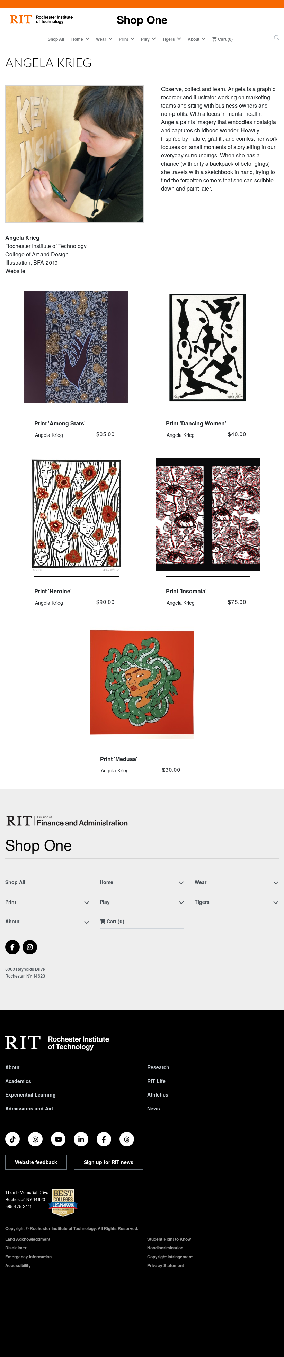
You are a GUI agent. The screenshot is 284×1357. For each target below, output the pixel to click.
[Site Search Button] (276, 38)
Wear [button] (101, 39)
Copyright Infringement (170, 1257)
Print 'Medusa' (118, 759)
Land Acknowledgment (27, 1239)
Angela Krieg (49, 434)
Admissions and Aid (29, 1108)
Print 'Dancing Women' (196, 423)
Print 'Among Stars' (60, 423)
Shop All (56, 39)
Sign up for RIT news (108, 1161)
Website (15, 271)
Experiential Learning (30, 1094)
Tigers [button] (168, 39)
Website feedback (36, 1161)
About (12, 1067)
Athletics (157, 1094)
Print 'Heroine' (53, 591)
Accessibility (18, 1265)
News (153, 1108)
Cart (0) (225, 39)
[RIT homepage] (41, 19)
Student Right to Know (169, 1239)
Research (158, 1067)
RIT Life (156, 1081)
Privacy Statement (165, 1265)
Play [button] (145, 39)
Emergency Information (28, 1257)
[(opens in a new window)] (12, 947)
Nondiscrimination (165, 1248)
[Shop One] (68, 821)
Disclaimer (16, 1248)
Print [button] (123, 39)
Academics (18, 1081)
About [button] (193, 39)
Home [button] (77, 39)
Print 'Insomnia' (186, 591)
